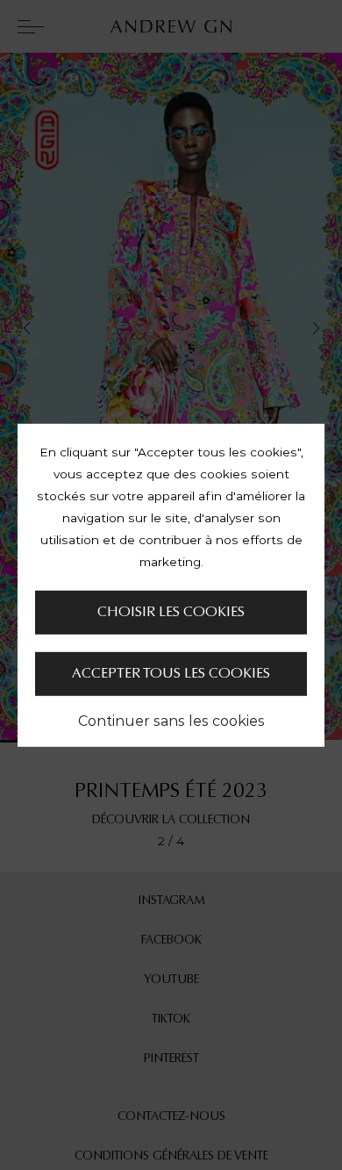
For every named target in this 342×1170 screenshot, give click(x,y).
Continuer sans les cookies (171, 721)
